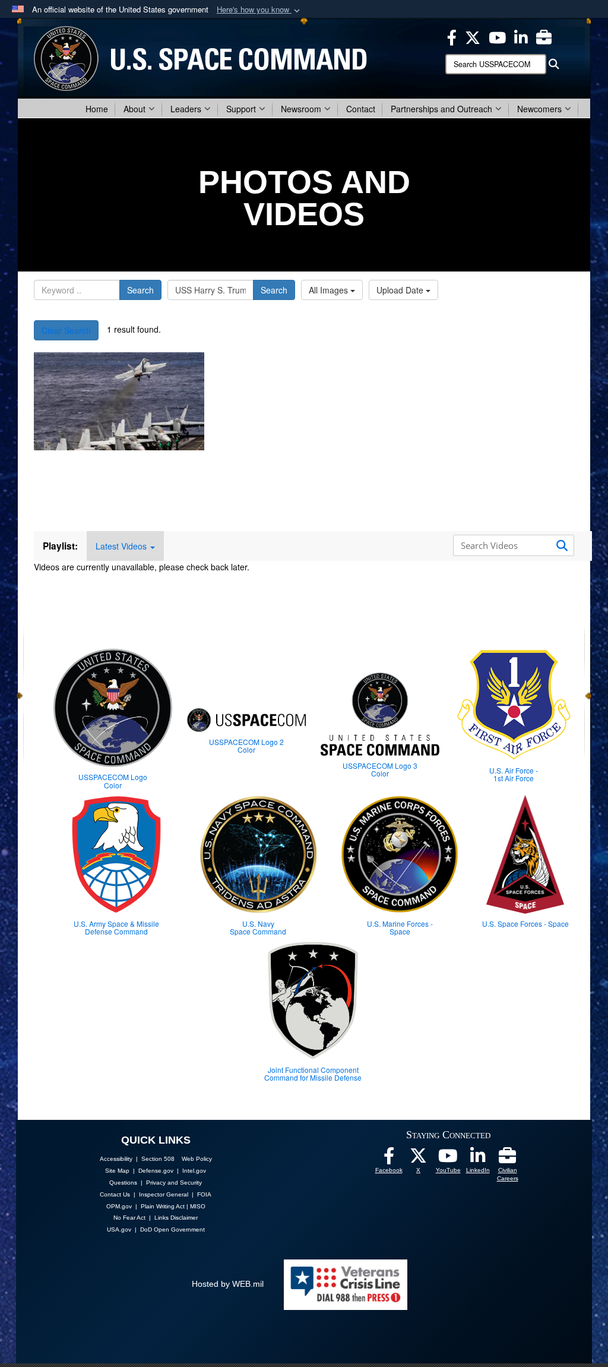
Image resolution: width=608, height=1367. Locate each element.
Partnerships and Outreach (441, 109)
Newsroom (301, 109)
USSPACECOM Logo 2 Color (246, 745)
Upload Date (401, 290)
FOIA (204, 1194)
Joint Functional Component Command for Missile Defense (313, 1073)
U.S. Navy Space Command (258, 927)
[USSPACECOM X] (472, 36)
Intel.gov (194, 1170)
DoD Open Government (172, 1229)
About (134, 109)
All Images (329, 290)
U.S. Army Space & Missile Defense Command (116, 927)
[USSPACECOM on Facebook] (389, 1159)
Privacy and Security (174, 1182)
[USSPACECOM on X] (418, 1159)
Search (140, 290)
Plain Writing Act (163, 1206)
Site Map (117, 1170)
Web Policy (197, 1159)
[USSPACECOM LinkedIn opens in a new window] (521, 36)
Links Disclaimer (176, 1217)
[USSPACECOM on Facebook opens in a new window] (452, 36)
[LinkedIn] (478, 1159)
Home (97, 109)
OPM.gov (119, 1206)
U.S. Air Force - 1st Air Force (513, 774)
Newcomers (539, 109)
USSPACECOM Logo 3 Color (380, 769)
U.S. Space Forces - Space (525, 923)
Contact (360, 109)
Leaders (185, 109)
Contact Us (115, 1194)
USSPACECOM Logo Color (112, 781)
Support (241, 109)
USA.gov (119, 1229)
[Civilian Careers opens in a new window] (544, 36)
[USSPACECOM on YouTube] (497, 36)
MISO (197, 1206)
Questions (123, 1182)
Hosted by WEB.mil (228, 1284)
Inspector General (163, 1194)
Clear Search (66, 330)
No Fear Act (129, 1217)
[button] (259, 10)
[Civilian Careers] (507, 1159)
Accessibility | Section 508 (137, 1159)
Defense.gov (155, 1170)
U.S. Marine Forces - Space (400, 927)
